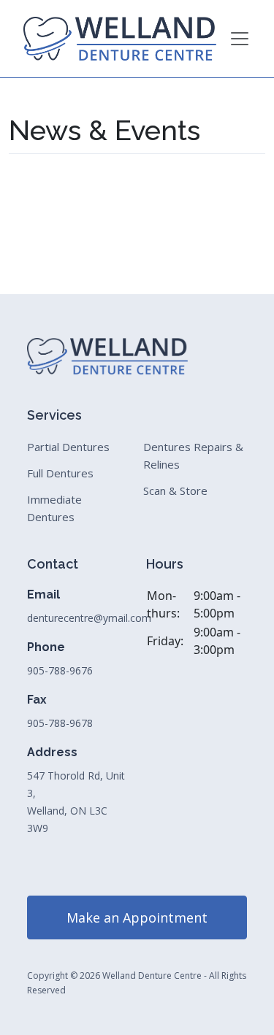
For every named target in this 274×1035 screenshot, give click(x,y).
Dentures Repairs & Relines (193, 455)
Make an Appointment (137, 917)
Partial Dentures (68, 446)
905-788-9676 (60, 670)
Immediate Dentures (54, 508)
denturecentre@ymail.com (89, 618)
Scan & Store (175, 490)
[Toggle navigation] (239, 39)
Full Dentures (60, 473)
